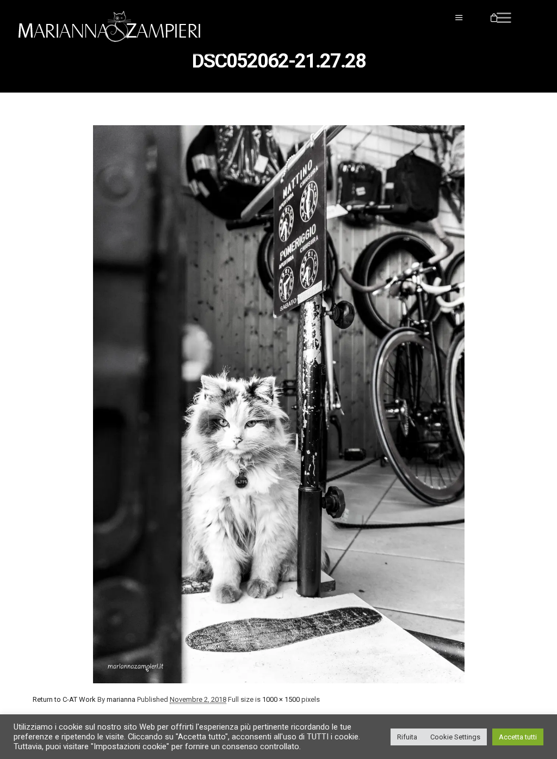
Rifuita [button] (407, 737)
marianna (121, 699)
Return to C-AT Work (64, 699)
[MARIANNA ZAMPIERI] (114, 27)
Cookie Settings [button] (455, 737)
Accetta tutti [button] (518, 737)
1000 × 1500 (281, 699)
